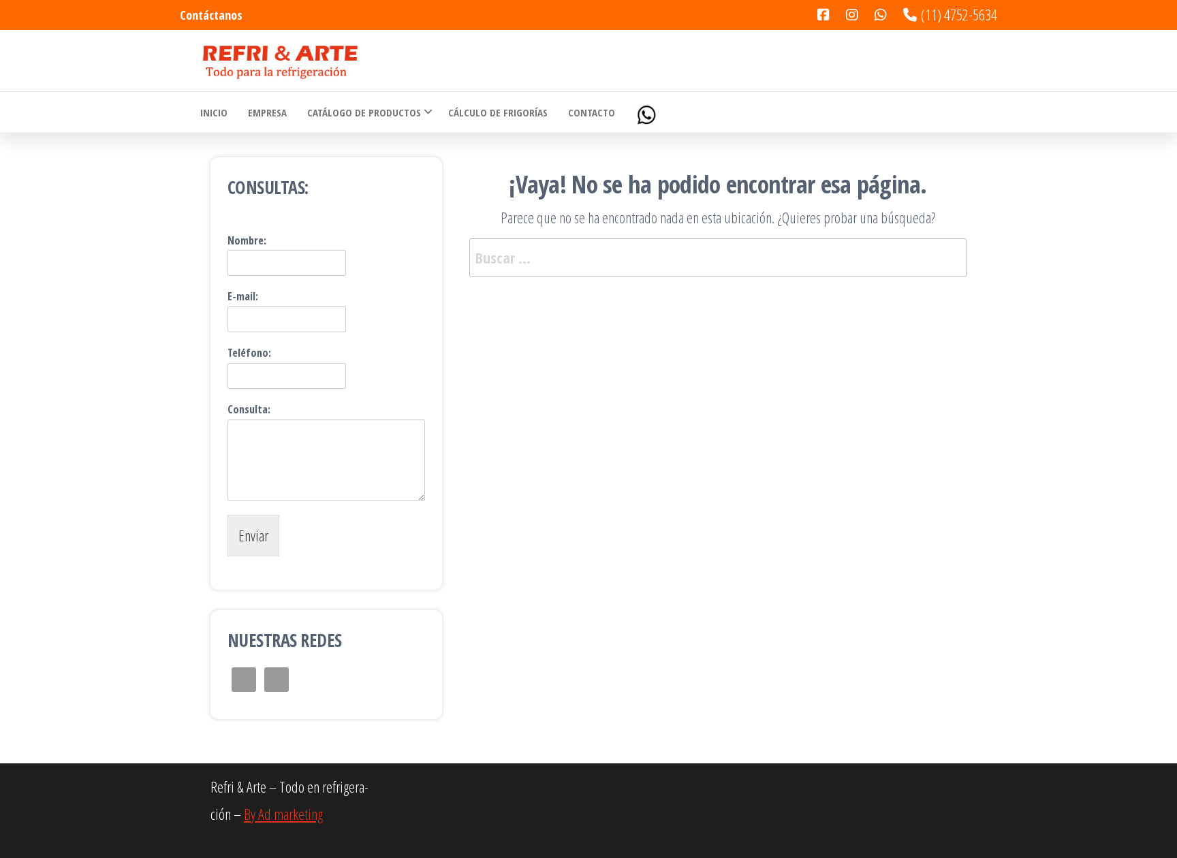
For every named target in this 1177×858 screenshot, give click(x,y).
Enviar (253, 535)
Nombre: (246, 241)
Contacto (591, 112)
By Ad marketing (283, 814)
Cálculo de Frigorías (498, 112)
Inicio (213, 112)
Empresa (267, 112)
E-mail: (242, 296)
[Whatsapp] (647, 112)
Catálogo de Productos (364, 112)
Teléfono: (249, 353)
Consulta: (248, 409)
